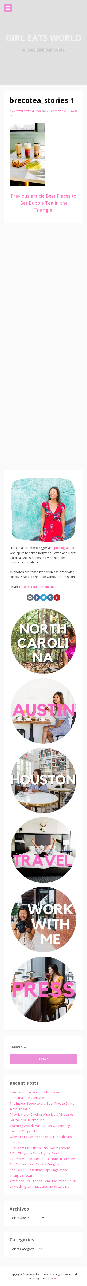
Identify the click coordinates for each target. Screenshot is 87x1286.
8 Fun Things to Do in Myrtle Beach (35, 1153)
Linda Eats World (27, 110)
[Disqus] (43, 289)
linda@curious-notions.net (37, 586)
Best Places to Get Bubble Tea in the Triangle (43, 203)
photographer (64, 548)
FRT (55, 1278)
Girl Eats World (44, 37)
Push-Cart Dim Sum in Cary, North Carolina (40, 1148)
